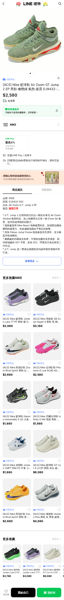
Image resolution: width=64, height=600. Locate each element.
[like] (29, 314)
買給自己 (23, 592)
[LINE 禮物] (32, 3)
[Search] (59, 3)
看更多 (55, 277)
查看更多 (30, 261)
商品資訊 (17, 189)
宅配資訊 (46, 189)
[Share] (58, 78)
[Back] (4, 3)
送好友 (51, 592)
